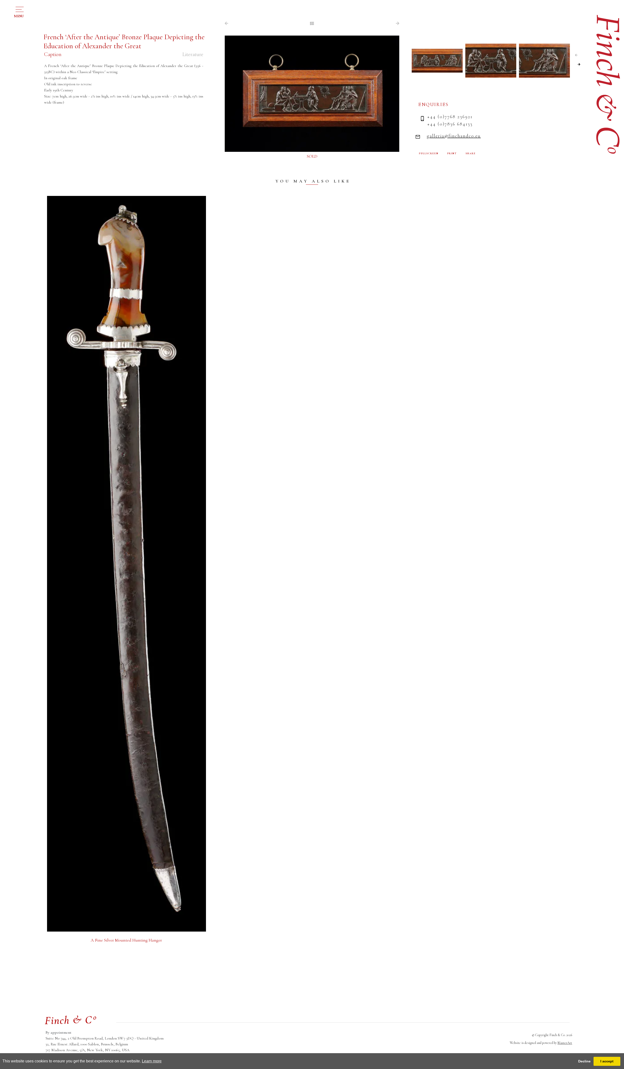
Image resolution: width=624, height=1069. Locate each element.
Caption (52, 54)
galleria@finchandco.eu (454, 136)
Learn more (152, 1061)
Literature (192, 54)
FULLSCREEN (429, 153)
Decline (584, 1061)
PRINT (452, 153)
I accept (607, 1061)
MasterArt (564, 1043)
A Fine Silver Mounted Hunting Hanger (126, 940)
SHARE (471, 153)
